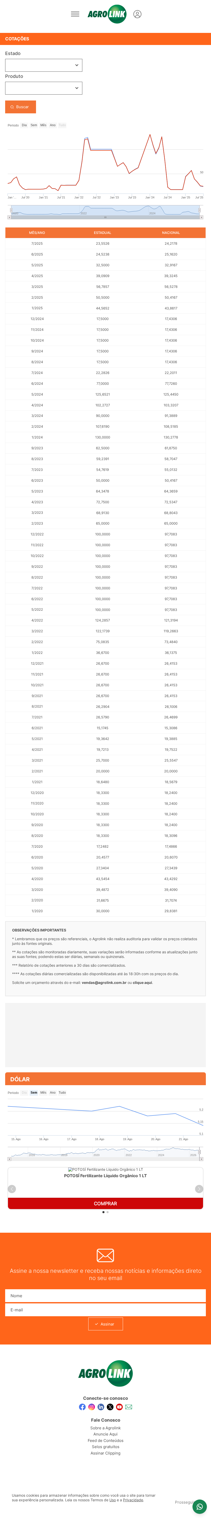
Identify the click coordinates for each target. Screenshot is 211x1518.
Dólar (20, 1079)
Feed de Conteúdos (106, 1440)
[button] (12, 1189)
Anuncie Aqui (105, 1434)
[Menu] (75, 14)
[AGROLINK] (107, 14)
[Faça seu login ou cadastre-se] (137, 14)
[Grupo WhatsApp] (199, 1506)
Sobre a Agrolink (105, 1427)
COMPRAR (105, 1203)
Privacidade (133, 1500)
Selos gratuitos (105, 1446)
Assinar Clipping (105, 1453)
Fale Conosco (105, 1420)
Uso (112, 1500)
